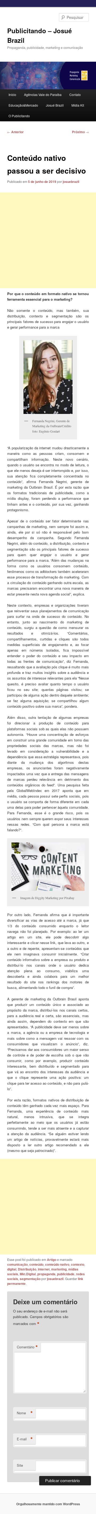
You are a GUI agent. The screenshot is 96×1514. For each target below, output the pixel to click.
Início (12, 94)
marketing (59, 1269)
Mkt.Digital (28, 1274)
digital (11, 1269)
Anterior (15, 131)
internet (44, 1269)
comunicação (17, 1264)
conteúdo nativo (57, 1264)
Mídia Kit (77, 105)
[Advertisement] (48, 240)
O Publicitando (19, 116)
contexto (77, 1264)
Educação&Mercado (23, 105)
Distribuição (27, 1269)
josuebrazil (71, 181)
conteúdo (36, 1264)
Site (20, 1465)
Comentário (27, 1347)
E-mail (25, 1439)
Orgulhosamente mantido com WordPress (48, 1504)
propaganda (46, 1274)
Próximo (80, 131)
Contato (75, 94)
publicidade (65, 1274)
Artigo (51, 1259)
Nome (25, 1413)
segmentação (30, 1278)
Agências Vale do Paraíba (43, 94)
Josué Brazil (55, 105)
